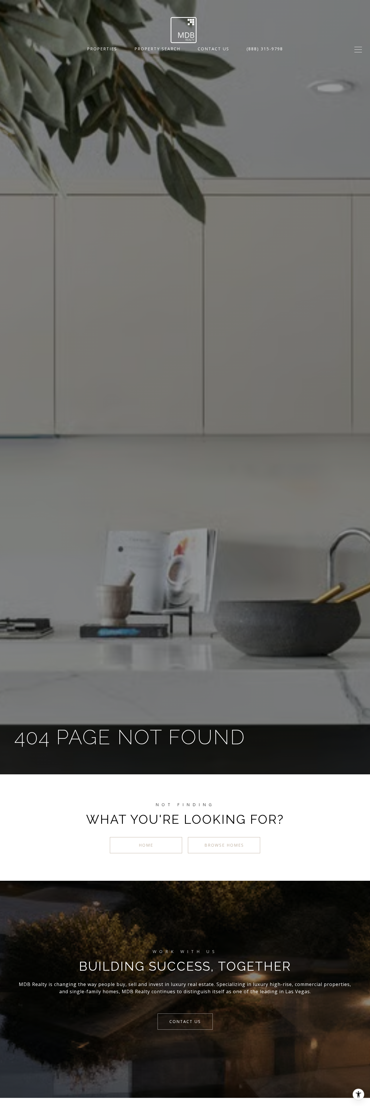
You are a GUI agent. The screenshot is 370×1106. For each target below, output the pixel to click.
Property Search (157, 48)
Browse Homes (224, 845)
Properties (102, 48)
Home (146, 845)
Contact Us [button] (185, 1021)
